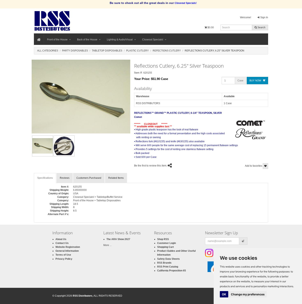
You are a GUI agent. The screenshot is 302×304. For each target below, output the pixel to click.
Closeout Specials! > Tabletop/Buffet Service (97, 197)
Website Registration (67, 247)
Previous (25, 146)
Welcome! (245, 17)
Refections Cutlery (167, 50)
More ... (107, 245)
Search (261, 27)
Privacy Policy (63, 258)
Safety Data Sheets (168, 258)
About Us (60, 239)
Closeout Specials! (152, 39)
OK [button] (224, 294)
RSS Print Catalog (167, 266)
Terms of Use (63, 254)
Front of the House (57, 39)
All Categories (47, 50)
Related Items (116, 177)
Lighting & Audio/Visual (120, 39)
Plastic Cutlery (137, 50)
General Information (67, 250)
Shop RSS (163, 239)
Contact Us (62, 243)
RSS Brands (164, 262)
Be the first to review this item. (150, 165)
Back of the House (87, 39)
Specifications (45, 177)
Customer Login (166, 243)
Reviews (64, 177)
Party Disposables (75, 50)
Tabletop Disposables (107, 50)
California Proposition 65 (171, 270)
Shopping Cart (165, 247)
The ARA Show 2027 (118, 239)
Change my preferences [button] (248, 294)
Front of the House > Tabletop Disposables (97, 200)
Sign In (264, 17)
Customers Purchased (88, 177)
